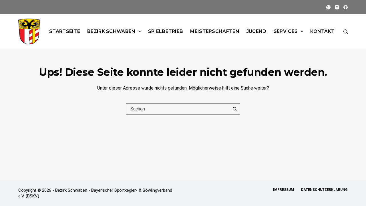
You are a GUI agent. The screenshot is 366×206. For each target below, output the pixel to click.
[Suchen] (345, 31)
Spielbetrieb (165, 31)
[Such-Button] (234, 109)
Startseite (64, 31)
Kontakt (322, 31)
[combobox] (177, 109)
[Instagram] (337, 7)
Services (286, 31)
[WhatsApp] (328, 7)
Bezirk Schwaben (111, 31)
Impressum (283, 190)
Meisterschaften (214, 31)
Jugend (256, 31)
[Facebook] (345, 7)
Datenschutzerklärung (324, 190)
